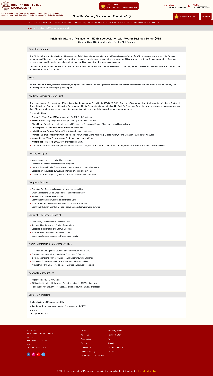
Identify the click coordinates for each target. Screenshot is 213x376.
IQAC (154, 22)
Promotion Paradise (147, 371)
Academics (44, 22)
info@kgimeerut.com (177, 7)
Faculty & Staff (109, 22)
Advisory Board (95, 22)
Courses (56, 22)
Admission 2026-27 (189, 16)
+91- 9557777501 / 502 (202, 7)
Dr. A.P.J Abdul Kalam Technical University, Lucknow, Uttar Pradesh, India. (30, 13)
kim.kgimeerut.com (39, 313)
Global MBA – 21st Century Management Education (55, 28)
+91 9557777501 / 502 (37, 339)
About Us (31, 22)
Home (29, 28)
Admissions (66, 22)
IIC (159, 22)
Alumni (129, 22)
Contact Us (113, 352)
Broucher (206, 16)
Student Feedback (142, 22)
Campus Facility (80, 22)
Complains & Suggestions (92, 356)
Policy (121, 22)
